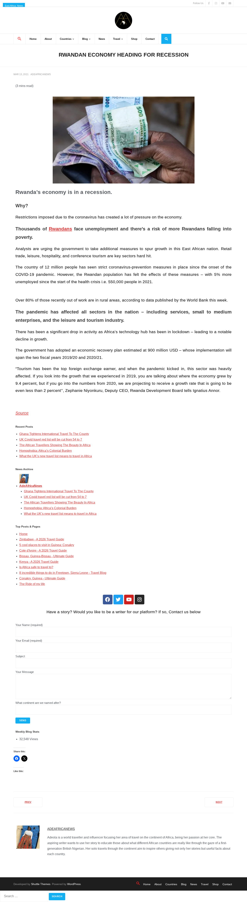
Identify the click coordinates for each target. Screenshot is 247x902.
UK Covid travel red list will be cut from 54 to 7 (50, 439)
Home (23, 534)
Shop (215, 884)
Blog (183, 884)
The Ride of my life (32, 584)
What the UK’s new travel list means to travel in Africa (55, 456)
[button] (19, 39)
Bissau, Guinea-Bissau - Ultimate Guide (46, 556)
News (20, 5)
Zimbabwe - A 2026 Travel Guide (41, 539)
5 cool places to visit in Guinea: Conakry (46, 545)
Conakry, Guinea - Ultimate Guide (42, 578)
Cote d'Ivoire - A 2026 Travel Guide (43, 550)
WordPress (74, 884)
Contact (227, 884)
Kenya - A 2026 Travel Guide (38, 561)
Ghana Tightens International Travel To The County (54, 434)
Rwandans (60, 228)
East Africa (10, 5)
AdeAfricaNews (40, 74)
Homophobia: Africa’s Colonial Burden (45, 450)
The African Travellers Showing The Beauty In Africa (55, 445)
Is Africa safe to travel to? (36, 567)
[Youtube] (129, 599)
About (158, 884)
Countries (171, 884)
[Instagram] (139, 599)
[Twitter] (118, 599)
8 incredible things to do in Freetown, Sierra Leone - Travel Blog (62, 572)
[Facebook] (108, 599)
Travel (204, 884)
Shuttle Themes (40, 884)
